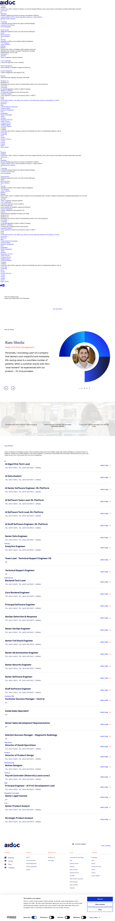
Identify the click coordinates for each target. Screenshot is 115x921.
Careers (3, 140)
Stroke (2, 33)
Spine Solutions (5, 36)
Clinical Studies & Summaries (9, 107)
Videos (3, 116)
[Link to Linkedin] (3, 285)
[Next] (13, 388)
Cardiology (4, 22)
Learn (71, 852)
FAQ (2, 111)
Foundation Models (6, 94)
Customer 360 (9, 696)
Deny (100, 909)
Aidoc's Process (5, 121)
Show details (93, 917)
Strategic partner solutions (8, 18)
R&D (5, 783)
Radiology (4, 14)
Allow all (100, 899)
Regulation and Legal (11, 793)
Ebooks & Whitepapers (7, 110)
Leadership (4, 134)
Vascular (3, 39)
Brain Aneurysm (5, 35)
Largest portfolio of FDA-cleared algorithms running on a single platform (21, 17)
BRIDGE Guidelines (7, 90)
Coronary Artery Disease (8, 25)
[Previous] (6, 388)
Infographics (4, 113)
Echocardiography (6, 26)
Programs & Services (7, 119)
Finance (7, 773)
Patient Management (6, 66)
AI (5, 461)
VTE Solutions (5, 43)
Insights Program (5, 124)
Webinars (3, 118)
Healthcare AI (52, 852)
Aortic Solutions (5, 44)
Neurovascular (5, 30)
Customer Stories (5, 108)
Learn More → (5, 86)
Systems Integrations (6, 71)
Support (3, 144)
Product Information (6, 115)
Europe (3, 137)
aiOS (3, 56)
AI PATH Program (6, 126)
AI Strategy (4, 87)
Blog (2, 105)
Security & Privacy (6, 139)
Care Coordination (6, 61)
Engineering (8, 578)
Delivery (7, 543)
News (2, 136)
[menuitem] (58, 25)
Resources (3, 103)
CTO (5, 803)
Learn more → (5, 10)
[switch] (51, 917)
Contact (3, 142)
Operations (8, 742)
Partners (3, 76)
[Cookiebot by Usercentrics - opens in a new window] (11, 917)
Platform (28, 852)
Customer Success (6, 123)
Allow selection (100, 904)
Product (7, 752)
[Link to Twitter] (1, 285)
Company (94, 852)
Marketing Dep (9, 763)
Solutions (7, 852)
